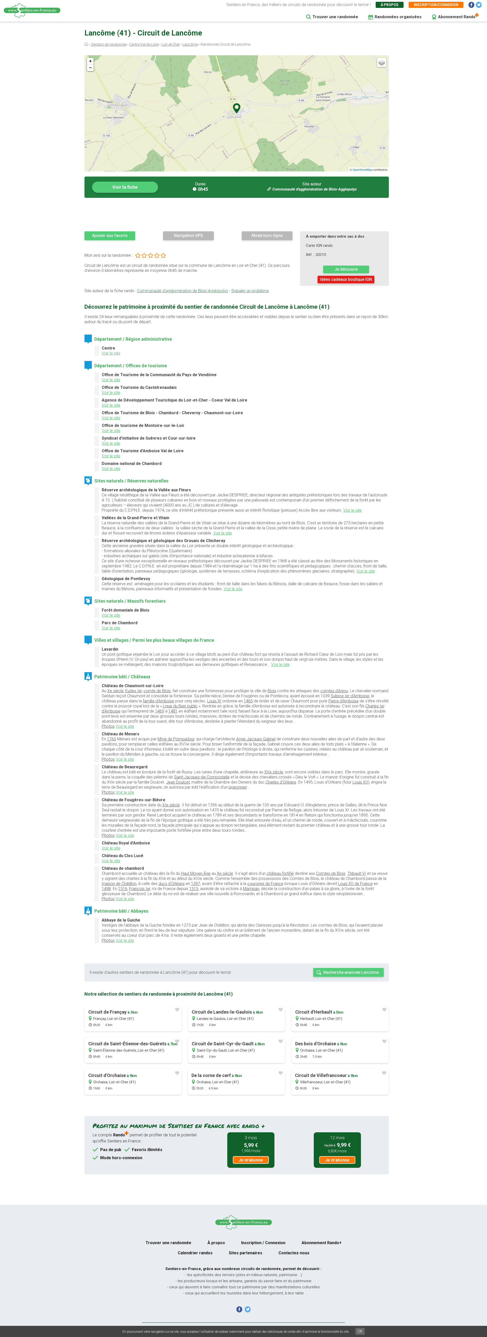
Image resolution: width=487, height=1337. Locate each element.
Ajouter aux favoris (110, 235)
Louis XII (360, 782)
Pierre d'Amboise (343, 701)
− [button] (90, 67)
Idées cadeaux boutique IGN (346, 279)
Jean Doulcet (178, 782)
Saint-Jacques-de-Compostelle (202, 777)
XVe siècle (273, 772)
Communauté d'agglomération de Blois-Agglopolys (314, 189)
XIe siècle (171, 805)
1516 (122, 888)
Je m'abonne (251, 1160)
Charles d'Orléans (281, 782)
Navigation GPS (188, 235)
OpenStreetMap (362, 169)
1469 (159, 711)
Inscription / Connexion (263, 1242)
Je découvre (346, 269)
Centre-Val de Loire (144, 44)
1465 (248, 701)
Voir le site (111, 353)
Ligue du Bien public (180, 706)
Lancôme (190, 44)
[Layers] (381, 62)
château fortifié (280, 873)
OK (360, 1331)
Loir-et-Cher (171, 44)
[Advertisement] (236, 214)
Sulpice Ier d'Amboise (350, 695)
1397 (195, 883)
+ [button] (90, 61)
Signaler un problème (250, 290)
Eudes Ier (133, 690)
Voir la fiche (124, 187)
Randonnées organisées (398, 16)
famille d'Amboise (158, 701)
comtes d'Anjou (334, 690)
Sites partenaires (245, 1253)
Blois (272, 690)
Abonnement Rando (457, 16)
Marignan (251, 888)
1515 (193, 888)
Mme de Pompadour (176, 739)
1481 (173, 711)
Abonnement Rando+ (322, 1242)
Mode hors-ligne (267, 235)
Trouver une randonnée (335, 16)
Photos (108, 726)
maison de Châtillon (119, 883)
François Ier (139, 888)
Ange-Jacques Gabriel (255, 739)
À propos (389, 5)
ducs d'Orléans (172, 883)
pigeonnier (238, 787)
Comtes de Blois (330, 873)
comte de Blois (157, 690)
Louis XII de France (355, 883)
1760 (111, 739)
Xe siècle (115, 690)
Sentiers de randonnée (109, 44)
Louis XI (214, 701)
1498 (106, 888)
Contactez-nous (294, 1253)
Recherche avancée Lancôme (351, 972)
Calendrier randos (195, 1253)
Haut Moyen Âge (196, 873)
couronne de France (265, 883)
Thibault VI (356, 873)
